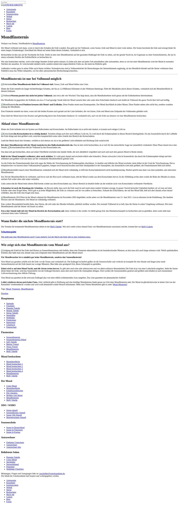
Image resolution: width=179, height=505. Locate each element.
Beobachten (11, 21)
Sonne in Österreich (14, 430)
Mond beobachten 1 (14, 364)
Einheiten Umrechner (15, 442)
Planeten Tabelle (13, 308)
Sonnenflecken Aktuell (15, 413)
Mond (8, 289)
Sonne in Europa (13, 432)
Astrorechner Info (13, 447)
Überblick (10, 306)
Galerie (9, 26)
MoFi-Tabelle (55, 227)
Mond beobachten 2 (14, 366)
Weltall (9, 16)
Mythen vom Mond (14, 395)
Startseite (10, 303)
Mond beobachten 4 (14, 371)
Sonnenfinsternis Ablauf (16, 340)
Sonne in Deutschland (15, 427)
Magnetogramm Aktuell (16, 417)
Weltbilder (10, 318)
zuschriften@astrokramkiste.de (52, 473)
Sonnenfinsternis (13, 337)
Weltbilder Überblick (15, 469)
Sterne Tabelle (12, 313)
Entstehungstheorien (14, 391)
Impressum (10, 322)
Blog (8, 28)
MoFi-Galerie (147, 227)
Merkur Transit (12, 344)
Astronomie (11, 9)
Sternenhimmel (12, 464)
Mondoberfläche (13, 362)
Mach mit (10, 23)
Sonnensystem (12, 14)
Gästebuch (10, 325)
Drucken (4, 293)
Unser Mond (11, 386)
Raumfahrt (10, 12)
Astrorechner (11, 445)
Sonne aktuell (12, 410)
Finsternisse (11, 320)
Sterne (9, 19)
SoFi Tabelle (11, 342)
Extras (9, 31)
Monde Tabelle (12, 311)
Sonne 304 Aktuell (14, 415)
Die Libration (11, 393)
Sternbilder (10, 315)
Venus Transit (12, 347)
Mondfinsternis (38, 43)
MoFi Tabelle (11, 351)
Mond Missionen (120, 284)
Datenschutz (11, 327)
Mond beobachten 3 (14, 369)
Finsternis (16, 289)
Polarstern (10, 467)
